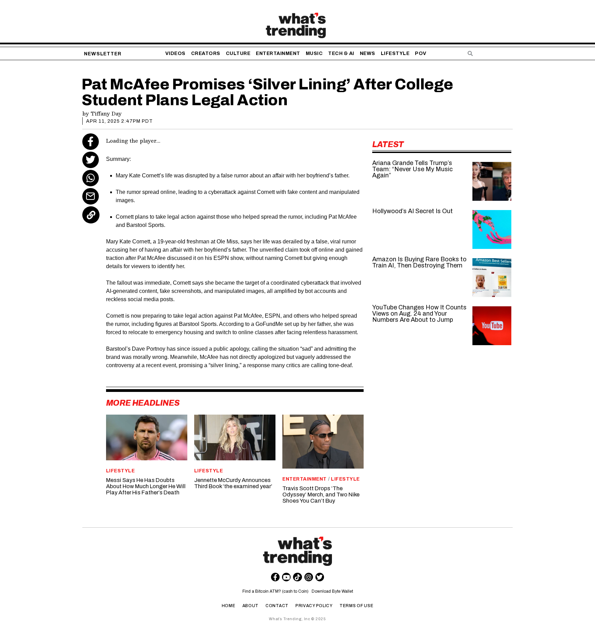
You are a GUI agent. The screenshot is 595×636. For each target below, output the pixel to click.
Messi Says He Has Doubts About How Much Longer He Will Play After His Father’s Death (146, 486)
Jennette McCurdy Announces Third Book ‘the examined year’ (233, 483)
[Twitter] (90, 160)
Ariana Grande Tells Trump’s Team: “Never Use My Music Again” (412, 169)
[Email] (90, 196)
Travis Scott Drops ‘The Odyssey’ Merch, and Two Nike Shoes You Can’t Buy (320, 494)
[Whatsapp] (90, 178)
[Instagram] (308, 577)
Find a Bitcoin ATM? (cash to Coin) (276, 591)
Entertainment (304, 479)
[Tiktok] (297, 577)
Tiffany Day (106, 113)
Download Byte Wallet (332, 591)
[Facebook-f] (275, 577)
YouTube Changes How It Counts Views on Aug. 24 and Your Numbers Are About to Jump (419, 313)
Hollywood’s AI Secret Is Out (412, 211)
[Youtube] (286, 577)
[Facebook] (90, 141)
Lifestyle (120, 470)
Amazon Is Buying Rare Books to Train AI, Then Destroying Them (419, 262)
